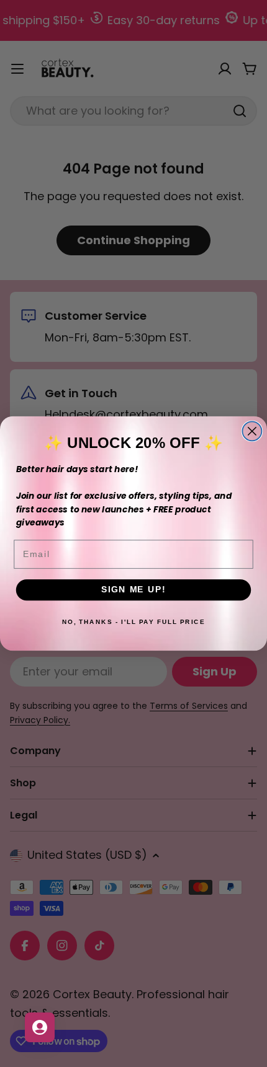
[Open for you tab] (40, 1027)
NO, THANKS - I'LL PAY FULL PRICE (133, 622)
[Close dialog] (251, 431)
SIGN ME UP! (133, 589)
